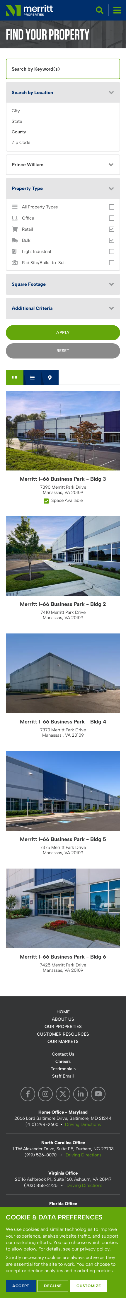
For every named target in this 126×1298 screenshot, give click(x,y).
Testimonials (63, 1068)
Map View (50, 377)
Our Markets (63, 1041)
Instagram (45, 1094)
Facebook (28, 1094)
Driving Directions (83, 1124)
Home (63, 1012)
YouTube (98, 1094)
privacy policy (95, 1249)
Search (99, 10)
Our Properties (63, 1026)
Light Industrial (36, 251)
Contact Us (63, 1054)
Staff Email (63, 1076)
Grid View (14, 377)
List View (32, 377)
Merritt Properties (29, 10)
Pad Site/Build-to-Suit (44, 263)
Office (28, 218)
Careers (63, 1061)
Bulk (26, 240)
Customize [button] (88, 1286)
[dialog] (63, 1252)
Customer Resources (63, 1034)
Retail (27, 229)
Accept (20, 1286)
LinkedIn (80, 1094)
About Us (63, 1019)
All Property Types (40, 207)
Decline (53, 1286)
